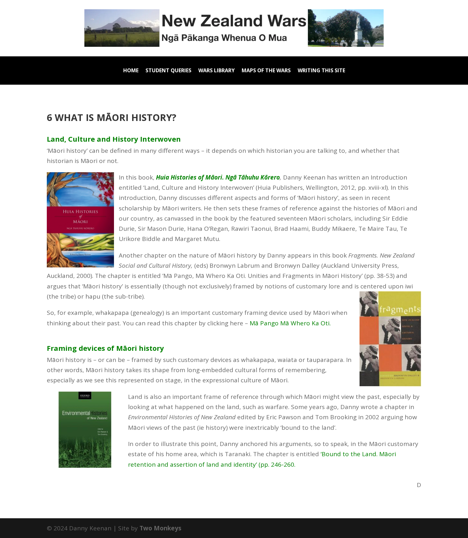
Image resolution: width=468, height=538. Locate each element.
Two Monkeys (160, 528)
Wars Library (216, 71)
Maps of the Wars (266, 71)
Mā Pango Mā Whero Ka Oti (290, 323)
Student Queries (168, 71)
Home (130, 71)
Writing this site (321, 71)
